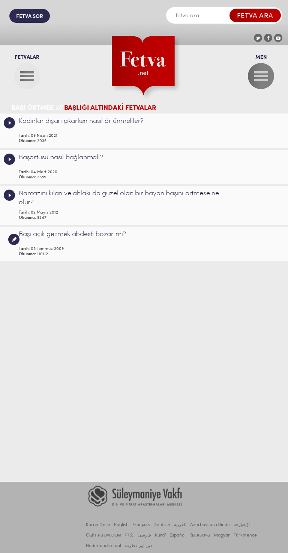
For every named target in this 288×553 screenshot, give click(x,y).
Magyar (222, 535)
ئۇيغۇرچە (242, 525)
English (121, 525)
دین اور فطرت (138, 546)
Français (141, 525)
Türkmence (245, 535)
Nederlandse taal (103, 546)
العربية (180, 525)
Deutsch (161, 525)
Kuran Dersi (98, 525)
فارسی (144, 535)
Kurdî (160, 535)
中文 (129, 535)
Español (178, 535)
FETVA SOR (29, 16)
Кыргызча (199, 535)
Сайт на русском (103, 535)
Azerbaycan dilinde (210, 525)
